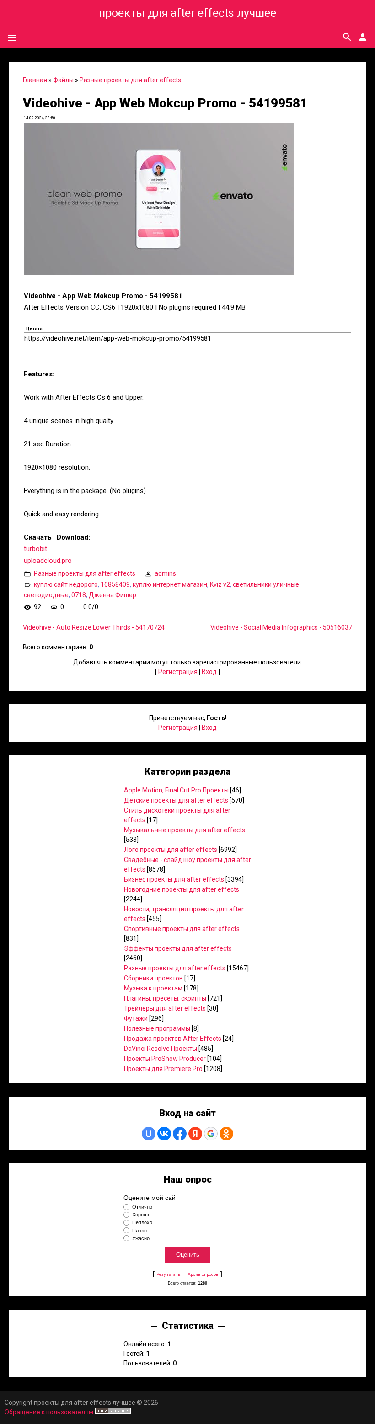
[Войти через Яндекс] (195, 1133)
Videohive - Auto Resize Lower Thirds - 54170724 (94, 627)
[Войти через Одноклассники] (226, 1133)
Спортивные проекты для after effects (182, 928)
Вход (209, 671)
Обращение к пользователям (49, 1412)
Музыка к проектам (153, 988)
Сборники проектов (153, 978)
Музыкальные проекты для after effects (184, 830)
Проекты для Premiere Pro (163, 1068)
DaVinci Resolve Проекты (160, 1048)
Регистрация (178, 671)
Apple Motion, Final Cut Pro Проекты (176, 790)
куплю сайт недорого (66, 584)
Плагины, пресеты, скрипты (165, 998)
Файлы (63, 80)
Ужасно (141, 1238)
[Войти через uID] (148, 1133)
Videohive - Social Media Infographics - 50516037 (281, 627)
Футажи (136, 1018)
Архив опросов (203, 1274)
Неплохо (142, 1223)
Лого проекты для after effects (170, 849)
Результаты (169, 1274)
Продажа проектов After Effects (172, 1038)
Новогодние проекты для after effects (181, 889)
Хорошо (141, 1214)
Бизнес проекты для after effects (174, 879)
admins (165, 573)
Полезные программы (157, 1028)
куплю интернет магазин (170, 584)
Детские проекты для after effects (176, 800)
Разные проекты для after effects (130, 80)
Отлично (142, 1207)
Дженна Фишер (112, 595)
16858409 (115, 584)
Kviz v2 (220, 584)
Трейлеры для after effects (165, 1008)
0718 (78, 595)
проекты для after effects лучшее (187, 13)
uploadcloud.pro (48, 561)
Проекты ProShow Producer (165, 1058)
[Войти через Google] (211, 1133)
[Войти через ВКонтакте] (164, 1133)
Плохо (139, 1230)
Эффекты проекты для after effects (178, 948)
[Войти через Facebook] (180, 1133)
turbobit (35, 549)
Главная (35, 80)
